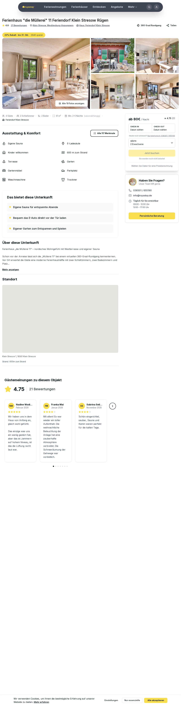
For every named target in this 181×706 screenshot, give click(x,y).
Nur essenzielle (132, 700)
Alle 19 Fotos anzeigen (73, 103)
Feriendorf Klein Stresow (17, 120)
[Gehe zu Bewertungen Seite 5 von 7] (62, 466)
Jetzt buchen (152, 153)
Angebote (117, 7)
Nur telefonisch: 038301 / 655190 (161, 136)
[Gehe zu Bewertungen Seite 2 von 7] (55, 466)
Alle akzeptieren (155, 700)
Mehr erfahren (41, 702)
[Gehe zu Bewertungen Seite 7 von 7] (67, 466)
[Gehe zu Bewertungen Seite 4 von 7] (60, 466)
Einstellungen (111, 700)
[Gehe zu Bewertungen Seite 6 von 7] (64, 466)
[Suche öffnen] (149, 7)
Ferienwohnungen (55, 7)
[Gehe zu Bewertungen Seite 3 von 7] (58, 466)
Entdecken (99, 7)
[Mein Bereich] (156, 7)
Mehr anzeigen (10, 269)
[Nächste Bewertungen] (112, 406)
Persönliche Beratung (152, 215)
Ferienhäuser (79, 7)
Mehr (131, 7)
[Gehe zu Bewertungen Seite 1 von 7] (53, 466)
